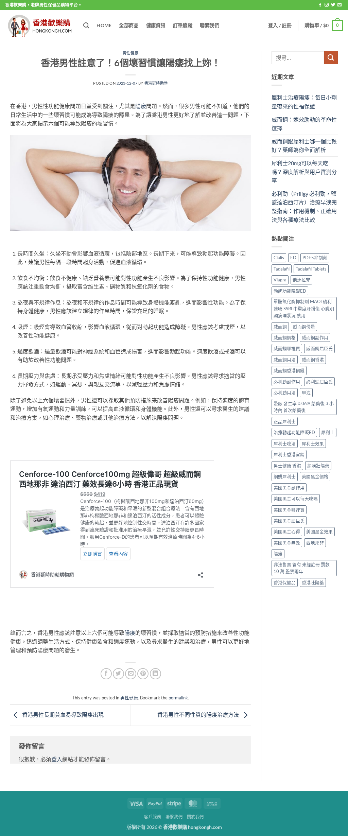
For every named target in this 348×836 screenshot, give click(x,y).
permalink (178, 697)
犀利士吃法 (285, 443)
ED (293, 257)
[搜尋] (86, 26)
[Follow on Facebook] (320, 5)
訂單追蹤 (182, 25)
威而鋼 (280, 326)
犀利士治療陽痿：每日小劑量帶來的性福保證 (304, 101)
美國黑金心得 (287, 531)
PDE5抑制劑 (314, 257)
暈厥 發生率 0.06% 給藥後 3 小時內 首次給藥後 (304, 407)
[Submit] (331, 57)
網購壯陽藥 (318, 465)
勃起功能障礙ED (290, 291)
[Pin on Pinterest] (143, 673)
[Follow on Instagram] (327, 5)
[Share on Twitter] (118, 673)
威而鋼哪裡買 (287, 348)
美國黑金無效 (287, 542)
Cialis (279, 257)
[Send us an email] (339, 5)
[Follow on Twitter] (333, 5)
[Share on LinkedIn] (155, 673)
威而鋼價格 (285, 337)
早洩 (306, 392)
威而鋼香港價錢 (289, 370)
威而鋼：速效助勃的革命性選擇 (304, 124)
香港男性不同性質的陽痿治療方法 (198, 714)
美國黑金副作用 (289, 487)
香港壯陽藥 (313, 582)
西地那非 (315, 542)
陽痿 (140, 106)
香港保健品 (285, 582)
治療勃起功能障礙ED (294, 432)
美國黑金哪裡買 (289, 509)
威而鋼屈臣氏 (319, 348)
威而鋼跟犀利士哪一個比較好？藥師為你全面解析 (304, 145)
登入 (56, 759)
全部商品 (128, 25)
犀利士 (327, 432)
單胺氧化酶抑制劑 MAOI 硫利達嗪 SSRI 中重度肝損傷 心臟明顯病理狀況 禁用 (304, 308)
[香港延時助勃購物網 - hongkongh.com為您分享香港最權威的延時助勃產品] (39, 25)
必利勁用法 (285, 392)
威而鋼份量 (304, 326)
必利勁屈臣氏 (319, 381)
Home (104, 25)
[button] (280, 25)
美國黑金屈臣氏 (289, 520)
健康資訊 (156, 25)
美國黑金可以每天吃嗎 (296, 498)
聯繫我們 (209, 25)
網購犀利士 (285, 476)
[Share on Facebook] (106, 673)
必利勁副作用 (287, 381)
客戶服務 (152, 816)
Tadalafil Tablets (311, 269)
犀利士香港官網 (289, 454)
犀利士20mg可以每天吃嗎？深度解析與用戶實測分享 (304, 172)
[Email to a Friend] (130, 673)
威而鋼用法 (285, 359)
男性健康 (130, 53)
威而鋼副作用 (315, 337)
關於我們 (195, 816)
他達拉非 (301, 279)
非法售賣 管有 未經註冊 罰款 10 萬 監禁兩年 (302, 568)
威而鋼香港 (313, 359)
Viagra (280, 279)
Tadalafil (282, 269)
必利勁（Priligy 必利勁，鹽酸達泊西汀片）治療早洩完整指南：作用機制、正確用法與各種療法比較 (304, 206)
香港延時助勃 (156, 83)
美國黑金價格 (315, 476)
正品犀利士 (285, 421)
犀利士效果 (313, 443)
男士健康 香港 (287, 465)
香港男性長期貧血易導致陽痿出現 (62, 714)
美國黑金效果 (319, 531)
